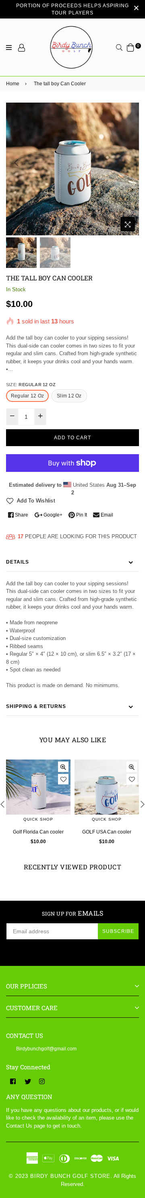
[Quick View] (63, 767)
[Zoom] (127, 224)
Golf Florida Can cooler (38, 832)
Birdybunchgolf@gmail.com (46, 1049)
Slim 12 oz (69, 396)
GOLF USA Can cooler (106, 832)
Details (17, 562)
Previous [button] (16, 162)
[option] (72, 169)
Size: (31, 384)
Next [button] (129, 162)
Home (12, 83)
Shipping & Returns (36, 706)
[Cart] (130, 47)
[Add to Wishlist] (63, 779)
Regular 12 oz (27, 396)
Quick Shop (38, 819)
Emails (73, 913)
